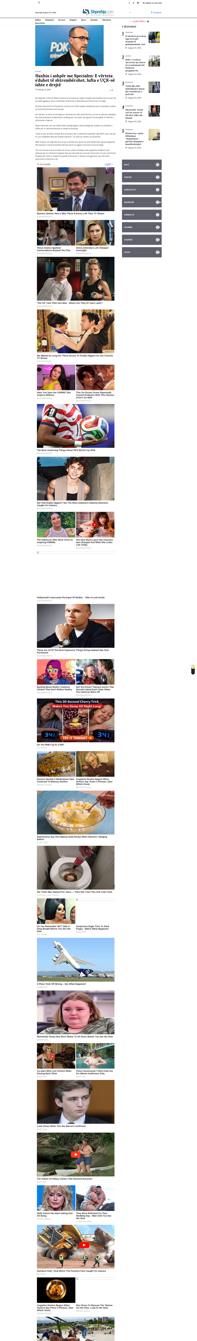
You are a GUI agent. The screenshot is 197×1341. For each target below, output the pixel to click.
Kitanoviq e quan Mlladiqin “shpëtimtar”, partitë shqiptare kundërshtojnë (134, 138)
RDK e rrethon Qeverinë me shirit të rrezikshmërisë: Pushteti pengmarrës (135, 65)
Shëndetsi (106, 20)
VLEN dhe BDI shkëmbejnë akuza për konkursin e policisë (134, 90)
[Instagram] (135, 3)
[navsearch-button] (38, 3)
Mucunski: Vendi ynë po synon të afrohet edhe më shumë (134, 113)
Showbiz (94, 20)
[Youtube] (139, 3)
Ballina (38, 20)
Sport (83, 20)
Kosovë (61, 20)
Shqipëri (73, 20)
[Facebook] (130, 3)
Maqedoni (49, 20)
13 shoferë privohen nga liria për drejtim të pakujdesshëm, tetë (135, 40)
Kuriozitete (40, 23)
